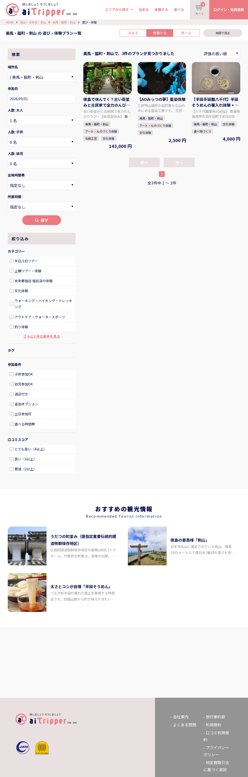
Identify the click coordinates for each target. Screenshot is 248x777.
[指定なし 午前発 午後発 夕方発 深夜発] (42, 185)
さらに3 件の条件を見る (41, 336)
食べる (179, 9)
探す (44, 220)
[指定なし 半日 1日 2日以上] (42, 206)
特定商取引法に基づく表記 (216, 766)
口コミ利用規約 (216, 736)
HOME (10, 22)
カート (199, 9)
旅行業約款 (215, 717)
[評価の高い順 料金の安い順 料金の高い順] (221, 53)
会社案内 (180, 717)
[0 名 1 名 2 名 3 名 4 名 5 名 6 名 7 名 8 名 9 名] (42, 120)
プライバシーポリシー (216, 751)
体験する (161, 9)
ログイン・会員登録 (228, 9)
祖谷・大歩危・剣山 (33, 22)
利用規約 (213, 725)
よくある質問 (184, 725)
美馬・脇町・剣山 (64, 22)
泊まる (144, 9)
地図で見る (223, 33)
